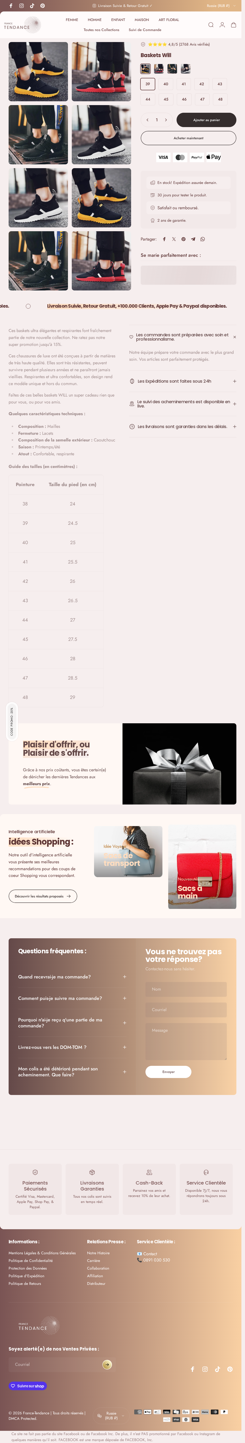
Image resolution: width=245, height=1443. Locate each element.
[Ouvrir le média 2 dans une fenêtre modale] (99, 71)
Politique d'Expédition (26, 1275)
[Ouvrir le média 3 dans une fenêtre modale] (37, 132)
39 (144, 84)
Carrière (93, 1260)
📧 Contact (147, 1253)
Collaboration (98, 1268)
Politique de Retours (25, 1283)
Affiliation (95, 1275)
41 (180, 84)
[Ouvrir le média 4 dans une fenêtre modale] (99, 132)
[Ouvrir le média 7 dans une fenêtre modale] (37, 255)
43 (216, 84)
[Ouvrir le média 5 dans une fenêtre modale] (37, 193)
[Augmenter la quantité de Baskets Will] (163, 120)
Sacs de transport (120, 859)
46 (180, 99)
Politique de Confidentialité (31, 1260)
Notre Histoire (98, 1252)
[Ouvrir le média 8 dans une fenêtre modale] (99, 255)
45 (162, 99)
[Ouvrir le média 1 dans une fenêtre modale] (37, 71)
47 (198, 99)
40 (162, 84)
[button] (12, 721)
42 (198, 84)
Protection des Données (28, 1268)
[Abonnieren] (107, 1364)
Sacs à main (187, 891)
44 (144, 99)
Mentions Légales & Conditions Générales (42, 1252)
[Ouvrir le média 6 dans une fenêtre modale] (99, 193)
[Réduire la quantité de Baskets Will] (142, 120)
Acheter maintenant (185, 137)
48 (216, 99)
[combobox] (218, 5)
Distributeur (96, 1283)
